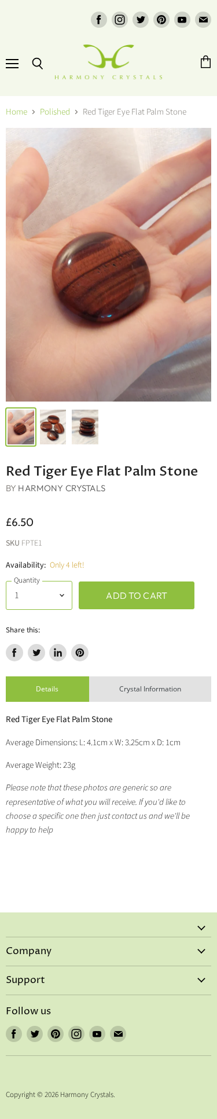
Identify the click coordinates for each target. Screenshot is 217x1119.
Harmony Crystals (61, 488)
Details (47, 689)
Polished (55, 112)
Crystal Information (150, 689)
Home (16, 112)
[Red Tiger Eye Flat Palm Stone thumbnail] (20, 427)
